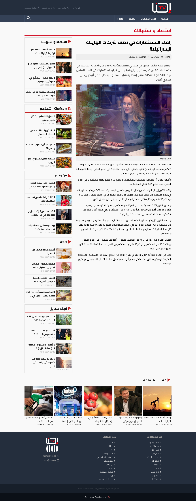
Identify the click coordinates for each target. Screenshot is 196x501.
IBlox (109, 497)
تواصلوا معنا (63, 8)
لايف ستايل (110, 461)
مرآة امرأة (156, 472)
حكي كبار (157, 450)
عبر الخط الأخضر (154, 457)
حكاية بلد (157, 461)
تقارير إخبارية (156, 446)
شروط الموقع (48, 8)
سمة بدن (157, 475)
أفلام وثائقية (155, 442)
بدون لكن (157, 453)
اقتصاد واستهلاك (137, 57)
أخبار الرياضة (110, 453)
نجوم (158, 468)
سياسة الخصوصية (32, 8)
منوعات (157, 464)
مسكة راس (156, 479)
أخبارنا (112, 442)
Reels (120, 18)
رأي (113, 450)
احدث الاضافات (148, 18)
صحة (112, 468)
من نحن (76, 8)
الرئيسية (165, 18)
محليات (112, 446)
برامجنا (131, 18)
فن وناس (111, 464)
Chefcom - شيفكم (107, 457)
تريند (113, 475)
